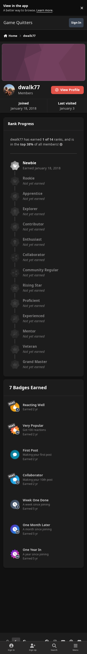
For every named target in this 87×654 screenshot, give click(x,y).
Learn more (9, 8)
